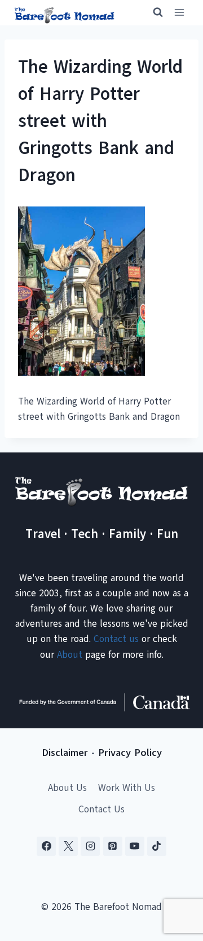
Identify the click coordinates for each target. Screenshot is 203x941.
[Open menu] (179, 12)
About (69, 654)
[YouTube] (134, 846)
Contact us (116, 638)
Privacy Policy (130, 752)
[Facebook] (46, 846)
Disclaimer (65, 752)
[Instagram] (90, 846)
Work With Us (126, 787)
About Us (67, 787)
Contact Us (101, 809)
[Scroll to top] (174, 876)
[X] (68, 846)
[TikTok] (156, 846)
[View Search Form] (153, 12)
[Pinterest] (112, 846)
